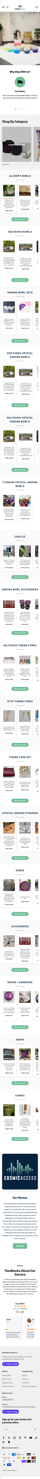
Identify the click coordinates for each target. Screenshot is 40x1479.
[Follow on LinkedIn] (3, 1441)
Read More (20, 1246)
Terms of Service (7, 1386)
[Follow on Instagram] (14, 1437)
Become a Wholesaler (29, 1386)
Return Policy (6, 1379)
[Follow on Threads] (19, 1437)
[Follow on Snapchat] (9, 1441)
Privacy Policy (6, 1375)
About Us (25, 1379)
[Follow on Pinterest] (25, 1437)
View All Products (20, 219)
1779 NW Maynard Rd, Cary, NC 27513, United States (19, 1407)
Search (24, 1375)
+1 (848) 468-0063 (7, 1399)
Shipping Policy (7, 1383)
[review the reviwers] (17, 1326)
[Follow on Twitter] (9, 1437)
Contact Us (25, 1383)
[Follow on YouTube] (30, 1437)
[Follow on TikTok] (36, 1437)
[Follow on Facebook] (3, 1437)
